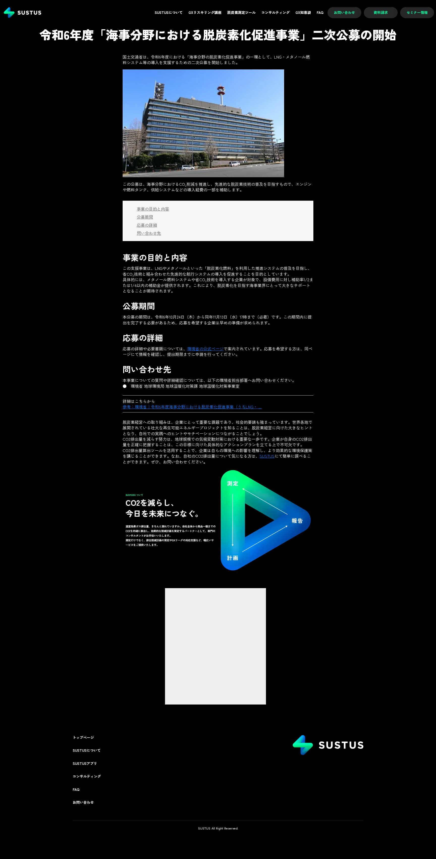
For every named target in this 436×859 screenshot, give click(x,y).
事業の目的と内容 (153, 209)
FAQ (76, 789)
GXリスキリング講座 (205, 12)
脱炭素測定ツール (241, 12)
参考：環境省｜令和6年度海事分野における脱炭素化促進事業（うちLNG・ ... (192, 407)
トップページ (83, 737)
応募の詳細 (147, 225)
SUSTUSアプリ (85, 763)
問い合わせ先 (149, 233)
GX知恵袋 (303, 12)
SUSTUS (267, 456)
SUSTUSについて (87, 750)
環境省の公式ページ (205, 349)
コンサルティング (87, 776)
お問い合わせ (83, 802)
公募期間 (145, 217)
